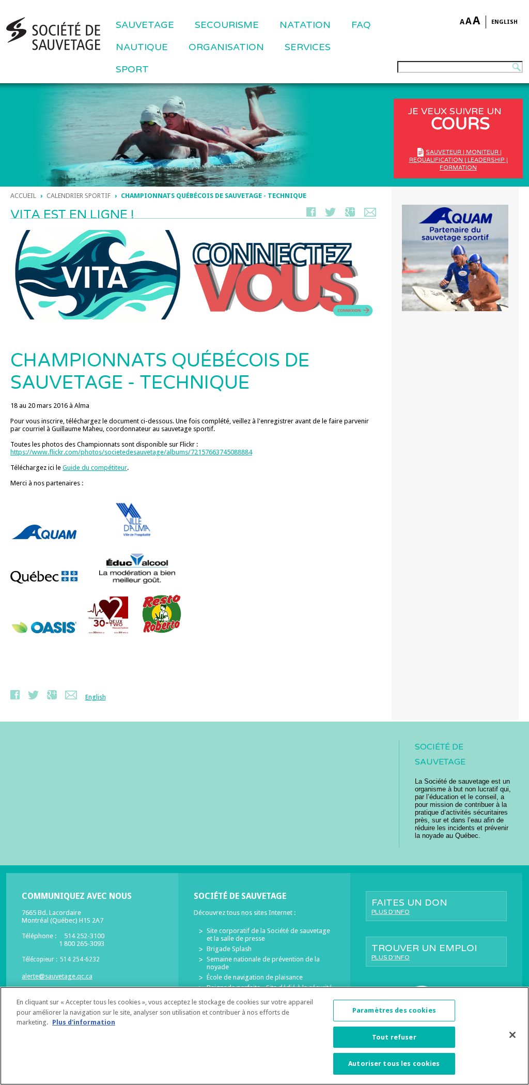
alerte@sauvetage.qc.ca (57, 976)
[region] (264, 1036)
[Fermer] (512, 1034)
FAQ (361, 24)
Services (308, 47)
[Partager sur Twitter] (330, 214)
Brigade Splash (229, 949)
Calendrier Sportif (78, 196)
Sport (132, 69)
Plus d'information (83, 1022)
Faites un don (409, 906)
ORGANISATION (226, 47)
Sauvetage (145, 24)
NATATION (305, 24)
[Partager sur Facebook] (311, 214)
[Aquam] (44, 542)
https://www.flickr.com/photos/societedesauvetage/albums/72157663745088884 (131, 452)
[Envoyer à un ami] (370, 214)
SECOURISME (227, 24)
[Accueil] (53, 33)
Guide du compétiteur (95, 467)
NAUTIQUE (142, 47)
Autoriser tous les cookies (394, 1063)
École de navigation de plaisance (255, 977)
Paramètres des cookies (394, 1010)
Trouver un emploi (424, 951)
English (504, 22)
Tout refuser (394, 1037)
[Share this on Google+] (350, 214)
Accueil (23, 196)
